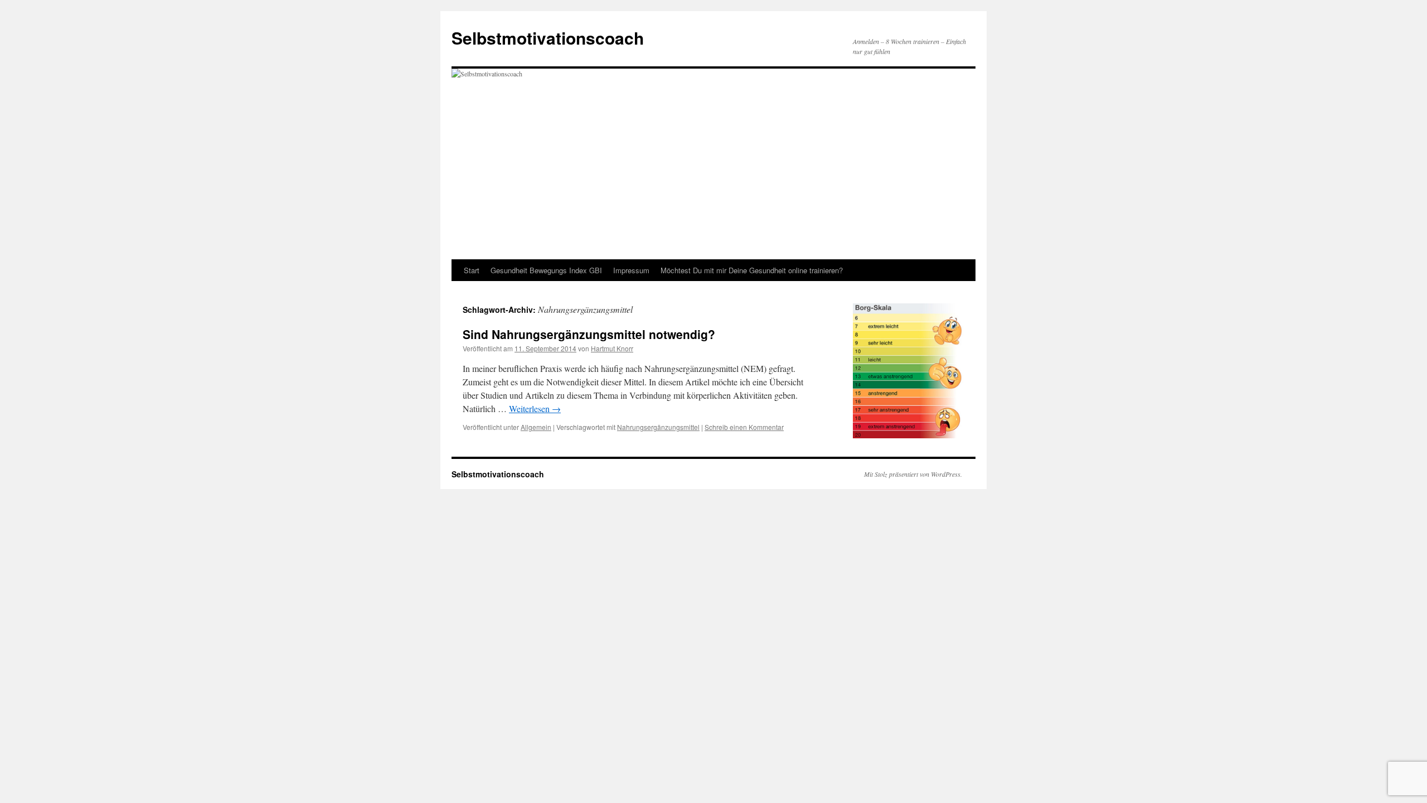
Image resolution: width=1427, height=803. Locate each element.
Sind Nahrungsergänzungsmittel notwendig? (589, 334)
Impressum (631, 270)
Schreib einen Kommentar (744, 427)
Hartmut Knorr (612, 348)
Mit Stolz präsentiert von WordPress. (913, 474)
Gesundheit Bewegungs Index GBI (546, 270)
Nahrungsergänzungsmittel (658, 427)
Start (471, 270)
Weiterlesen (535, 408)
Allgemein (536, 427)
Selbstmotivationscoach (548, 38)
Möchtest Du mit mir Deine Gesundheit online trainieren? (752, 270)
